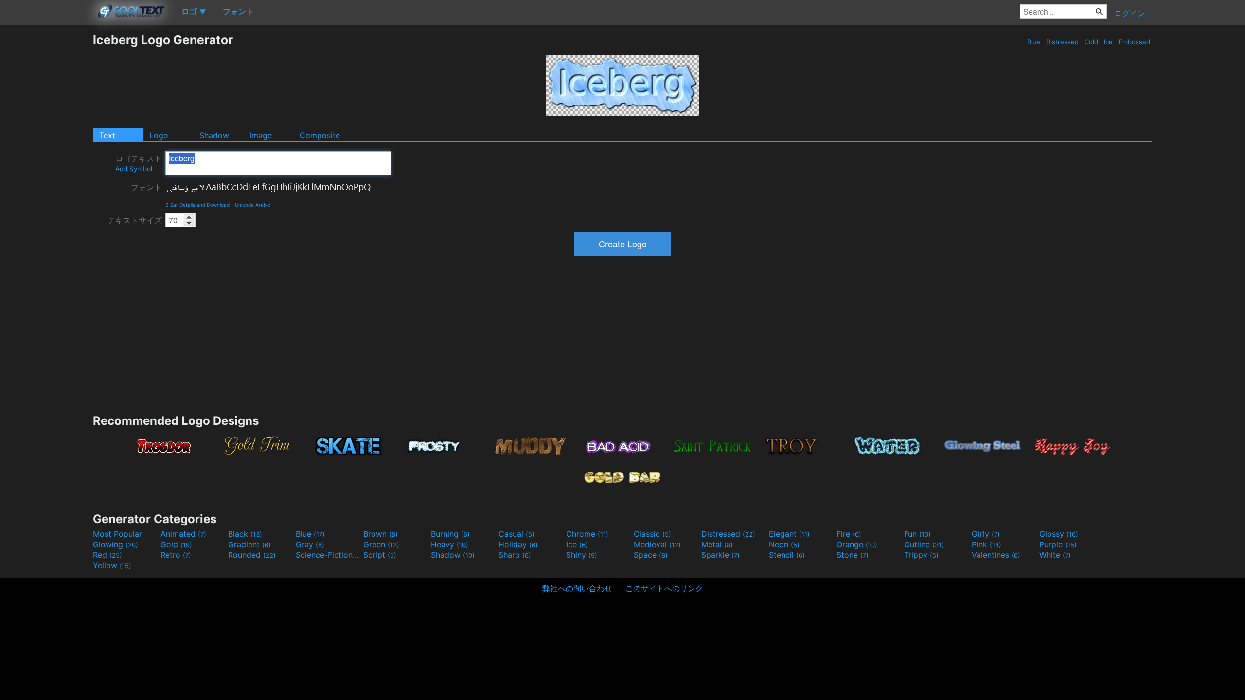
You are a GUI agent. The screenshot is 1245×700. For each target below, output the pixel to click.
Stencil (787, 555)
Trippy (921, 555)
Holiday (518, 544)
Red (107, 555)
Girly (986, 534)
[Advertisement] (46, 178)
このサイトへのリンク (664, 588)
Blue (1033, 42)
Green (381, 544)
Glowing (115, 544)
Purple (1058, 544)
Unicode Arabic (252, 205)
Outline (924, 544)
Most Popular (117, 534)
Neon (784, 544)
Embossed (1134, 42)
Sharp (514, 555)
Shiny (581, 555)
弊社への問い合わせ (577, 588)
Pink (986, 544)
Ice (1108, 42)
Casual (516, 534)
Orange (856, 544)
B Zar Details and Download (197, 205)
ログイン (1129, 13)
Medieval (657, 544)
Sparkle (720, 555)
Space (651, 555)
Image (260, 135)
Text (107, 135)
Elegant (789, 534)
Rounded (252, 555)
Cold (1091, 42)
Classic (652, 534)
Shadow (214, 135)
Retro (175, 555)
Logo (158, 135)
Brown (380, 534)
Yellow (112, 565)
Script (379, 555)
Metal (717, 544)
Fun (917, 534)
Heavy (449, 544)
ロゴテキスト (138, 163)
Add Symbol (133, 169)
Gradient (249, 544)
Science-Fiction (328, 555)
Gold (176, 544)
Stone (852, 555)
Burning (450, 534)
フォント (146, 187)
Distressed (1062, 42)
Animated (183, 534)
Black (245, 534)
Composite (320, 135)
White (1055, 555)
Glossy (1058, 534)
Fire (848, 534)
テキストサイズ (134, 220)
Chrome (587, 534)
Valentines (996, 555)
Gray (310, 544)
